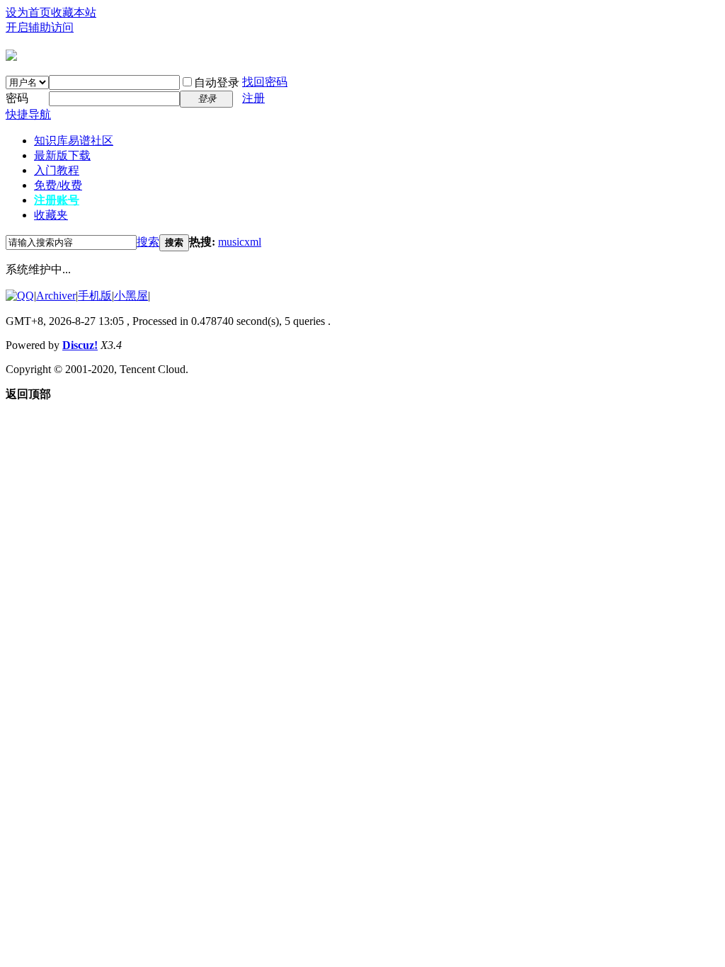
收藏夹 (51, 215)
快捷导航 (28, 114)
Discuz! (80, 345)
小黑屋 (131, 296)
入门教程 (56, 170)
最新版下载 (62, 155)
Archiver (56, 296)
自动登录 (216, 82)
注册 (253, 98)
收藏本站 (73, 12)
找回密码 (264, 82)
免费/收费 (58, 185)
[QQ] (20, 296)
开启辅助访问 (40, 27)
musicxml (239, 242)
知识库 (73, 141)
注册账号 (56, 200)
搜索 (148, 242)
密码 (17, 98)
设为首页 (28, 12)
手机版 (95, 296)
